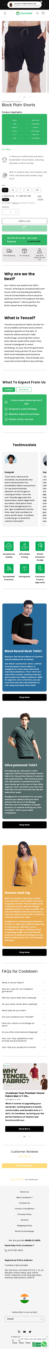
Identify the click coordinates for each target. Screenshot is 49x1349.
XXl (37, 190)
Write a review (24, 1165)
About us (24, 1192)
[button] (5, 13)
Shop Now (24, 697)
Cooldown (8, 390)
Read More (24, 1129)
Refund (24, 1220)
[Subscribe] (41, 1319)
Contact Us (24, 1203)
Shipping (15, 203)
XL (28, 190)
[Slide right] (29, 97)
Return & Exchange (24, 1231)
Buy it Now (33, 229)
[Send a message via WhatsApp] (44, 1344)
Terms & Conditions (24, 1208)
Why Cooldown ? (24, 1197)
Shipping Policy (24, 1225)
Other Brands (24, 390)
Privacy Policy (24, 1214)
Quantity (5, 207)
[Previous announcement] (4, 4)
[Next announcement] (44, 4)
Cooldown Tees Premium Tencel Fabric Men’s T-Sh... (24, 1095)
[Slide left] (19, 97)
